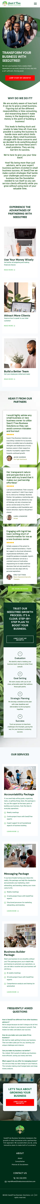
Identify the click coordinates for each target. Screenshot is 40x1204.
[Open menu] (35, 3)
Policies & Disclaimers (20, 1165)
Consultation (20, 1162)
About (20, 1158)
